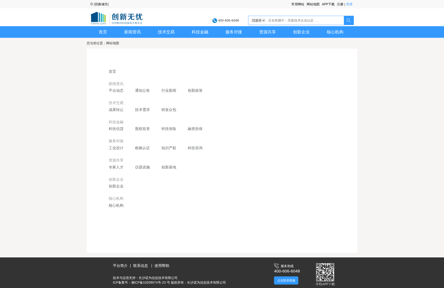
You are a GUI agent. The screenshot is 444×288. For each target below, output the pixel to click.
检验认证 (142, 148)
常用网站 (297, 4)
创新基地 (168, 167)
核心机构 (335, 32)
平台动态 (116, 90)
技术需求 (142, 110)
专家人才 (116, 167)
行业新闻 (168, 90)
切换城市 (101, 4)
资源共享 (267, 32)
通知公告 (142, 90)
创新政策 (195, 90)
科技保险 (168, 129)
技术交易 (166, 32)
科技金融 (200, 32)
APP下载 (328, 4)
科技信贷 (116, 129)
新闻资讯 (132, 32)
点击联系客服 (286, 280)
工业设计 (116, 148)
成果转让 (116, 110)
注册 (340, 4)
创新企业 (301, 32)
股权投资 (142, 129)
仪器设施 (142, 167)
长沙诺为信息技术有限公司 (158, 278)
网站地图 (313, 4)
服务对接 (233, 32)
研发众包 (168, 110)
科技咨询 (195, 148)
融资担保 (195, 129)
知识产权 (168, 148)
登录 (349, 4)
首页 (103, 32)
